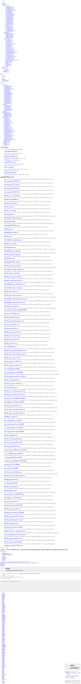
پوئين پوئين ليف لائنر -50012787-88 (10, 203)
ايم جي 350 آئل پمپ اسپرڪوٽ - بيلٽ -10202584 (13, 545)
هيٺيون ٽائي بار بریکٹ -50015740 (10, 243)
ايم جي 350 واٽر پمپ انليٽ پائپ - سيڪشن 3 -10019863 (14, 413)
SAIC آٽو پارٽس (6, 32)
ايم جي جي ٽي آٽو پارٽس (9, 48)
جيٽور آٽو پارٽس (6, 25)
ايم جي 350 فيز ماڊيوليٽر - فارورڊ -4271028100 (12, 538)
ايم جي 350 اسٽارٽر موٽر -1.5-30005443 (11, 486)
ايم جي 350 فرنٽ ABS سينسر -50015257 (12, 313)
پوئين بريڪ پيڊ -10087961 (9, 206)
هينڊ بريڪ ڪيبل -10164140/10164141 (11, 232)
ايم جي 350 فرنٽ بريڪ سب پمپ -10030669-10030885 (14, 284)
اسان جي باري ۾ (5, 68)
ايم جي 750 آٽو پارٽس (9, 46)
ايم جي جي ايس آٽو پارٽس (10, 47)
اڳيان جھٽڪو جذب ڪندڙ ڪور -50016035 (11, 273)
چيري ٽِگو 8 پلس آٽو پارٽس (10, 23)
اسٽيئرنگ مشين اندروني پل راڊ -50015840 (12, 195)
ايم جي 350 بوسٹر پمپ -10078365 (10, 343)
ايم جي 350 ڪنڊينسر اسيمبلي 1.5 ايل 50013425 (13, 383)
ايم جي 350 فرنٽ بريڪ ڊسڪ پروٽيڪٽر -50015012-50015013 (15, 298)
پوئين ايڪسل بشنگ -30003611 (9, 221)
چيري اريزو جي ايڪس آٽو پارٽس (9, 89)
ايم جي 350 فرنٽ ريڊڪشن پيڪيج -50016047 (12, 265)
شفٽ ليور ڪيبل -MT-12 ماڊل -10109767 (12, 191)
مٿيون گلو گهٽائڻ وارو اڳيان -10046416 (11, 199)
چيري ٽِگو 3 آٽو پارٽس (9, 12)
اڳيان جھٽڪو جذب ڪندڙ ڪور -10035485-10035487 (13, 269)
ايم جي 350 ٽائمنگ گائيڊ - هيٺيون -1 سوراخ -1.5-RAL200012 (15, 460)
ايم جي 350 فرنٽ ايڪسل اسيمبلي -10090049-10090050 (14, 302)
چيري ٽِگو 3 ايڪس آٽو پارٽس (10, 14)
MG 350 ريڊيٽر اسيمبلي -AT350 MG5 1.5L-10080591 (14, 401)
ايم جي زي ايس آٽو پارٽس (10, 58)
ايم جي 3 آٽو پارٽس (9, 39)
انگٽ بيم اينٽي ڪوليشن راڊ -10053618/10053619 (13, 239)
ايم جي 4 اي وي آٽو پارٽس (8, 121)
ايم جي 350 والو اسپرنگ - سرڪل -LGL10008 (12, 420)
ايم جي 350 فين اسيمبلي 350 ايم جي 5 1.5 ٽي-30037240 (14, 390)
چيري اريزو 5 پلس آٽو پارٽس (10, 7)
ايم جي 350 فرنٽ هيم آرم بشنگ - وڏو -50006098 (13, 276)
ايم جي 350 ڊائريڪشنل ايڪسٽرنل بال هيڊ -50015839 (14, 320)
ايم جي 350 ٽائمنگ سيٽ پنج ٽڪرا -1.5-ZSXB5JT (13, 457)
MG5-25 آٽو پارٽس (9, 61)
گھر (2, 2)
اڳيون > (7, 547)
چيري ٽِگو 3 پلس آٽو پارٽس (10, 13)
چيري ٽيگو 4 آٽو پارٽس (9, 16)
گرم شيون (12, 561)
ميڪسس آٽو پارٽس (32, 562)
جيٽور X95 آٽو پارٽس (9, 31)
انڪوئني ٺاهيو (2, 565)
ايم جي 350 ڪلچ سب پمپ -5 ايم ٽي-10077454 (13, 365)
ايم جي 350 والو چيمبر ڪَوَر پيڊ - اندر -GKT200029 (13, 372)
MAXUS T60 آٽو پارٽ (9, 36)
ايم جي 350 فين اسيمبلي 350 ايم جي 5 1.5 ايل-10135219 (14, 394)
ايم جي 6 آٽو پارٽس (9, 45)
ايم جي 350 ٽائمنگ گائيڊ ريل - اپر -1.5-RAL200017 (13, 453)
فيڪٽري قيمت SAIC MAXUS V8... (10, 151)
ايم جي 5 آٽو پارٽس (7, 122)
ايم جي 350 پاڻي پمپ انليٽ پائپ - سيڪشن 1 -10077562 (14, 409)
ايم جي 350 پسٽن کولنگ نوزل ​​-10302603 (11, 523)
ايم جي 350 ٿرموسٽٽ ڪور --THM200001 (12, 464)
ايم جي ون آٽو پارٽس (9, 54)
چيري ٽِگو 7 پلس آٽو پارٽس (10, 20)
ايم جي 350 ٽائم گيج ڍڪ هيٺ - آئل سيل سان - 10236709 (14, 475)
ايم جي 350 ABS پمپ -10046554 (10, 346)
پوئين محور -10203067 (8, 228)
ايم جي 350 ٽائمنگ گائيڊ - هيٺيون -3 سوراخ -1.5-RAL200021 (15, 449)
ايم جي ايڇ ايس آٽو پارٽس (8, 130)
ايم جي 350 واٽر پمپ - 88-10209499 (11, 416)
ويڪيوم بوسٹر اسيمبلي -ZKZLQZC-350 (11, 180)
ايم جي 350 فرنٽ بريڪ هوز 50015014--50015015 (13, 287)
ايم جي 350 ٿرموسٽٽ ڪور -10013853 (11, 479)
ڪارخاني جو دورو (7, 69)
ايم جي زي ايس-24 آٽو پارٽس (8, 138)
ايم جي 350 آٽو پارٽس (9, 40)
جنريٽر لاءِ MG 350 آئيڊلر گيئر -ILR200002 (12, 368)
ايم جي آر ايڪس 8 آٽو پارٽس (10, 57)
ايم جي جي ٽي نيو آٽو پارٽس (10, 49)
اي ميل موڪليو (2, 564)
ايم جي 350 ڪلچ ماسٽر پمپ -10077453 (11, 324)
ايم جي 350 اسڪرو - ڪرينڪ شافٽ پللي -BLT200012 (14, 512)
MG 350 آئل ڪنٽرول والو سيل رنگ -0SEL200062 (13, 505)
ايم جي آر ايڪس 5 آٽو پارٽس (10, 55)
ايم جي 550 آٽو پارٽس (9, 44)
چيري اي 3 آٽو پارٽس (9, 10)
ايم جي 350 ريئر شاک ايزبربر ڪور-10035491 (12, 357)
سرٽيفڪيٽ (6, 70)
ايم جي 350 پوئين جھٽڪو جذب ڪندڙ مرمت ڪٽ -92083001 (15, 354)
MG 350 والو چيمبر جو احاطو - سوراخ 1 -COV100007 (14, 431)
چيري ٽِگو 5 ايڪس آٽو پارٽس (8, 98)
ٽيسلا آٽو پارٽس (6, 63)
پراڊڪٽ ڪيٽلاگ (4, 3)
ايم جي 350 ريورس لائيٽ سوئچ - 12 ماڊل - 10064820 (14, 516)
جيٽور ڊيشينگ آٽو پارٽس (7, 105)
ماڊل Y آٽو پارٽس (8, 65)
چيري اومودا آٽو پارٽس (9, 11)
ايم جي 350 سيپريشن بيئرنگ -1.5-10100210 (12, 508)
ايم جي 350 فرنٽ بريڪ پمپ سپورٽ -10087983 (13, 295)
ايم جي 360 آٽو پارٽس (9, 41)
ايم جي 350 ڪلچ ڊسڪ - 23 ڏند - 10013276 (12, 379)
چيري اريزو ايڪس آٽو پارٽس (8, 88)
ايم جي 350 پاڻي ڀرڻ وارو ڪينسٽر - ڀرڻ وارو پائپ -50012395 (15, 376)
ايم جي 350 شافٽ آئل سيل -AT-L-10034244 (12, 497)
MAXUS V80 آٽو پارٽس (9, 37)
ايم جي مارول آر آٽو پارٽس (10, 53)
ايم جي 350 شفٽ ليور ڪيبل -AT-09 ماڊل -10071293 (14, 494)
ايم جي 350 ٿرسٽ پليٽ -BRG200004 (11, 468)
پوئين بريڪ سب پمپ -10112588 (10, 210)
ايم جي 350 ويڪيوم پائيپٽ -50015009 (11, 435)
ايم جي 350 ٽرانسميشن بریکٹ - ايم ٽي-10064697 (13, 438)
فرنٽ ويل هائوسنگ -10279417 (9, 247)
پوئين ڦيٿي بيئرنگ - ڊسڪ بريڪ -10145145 (12, 184)
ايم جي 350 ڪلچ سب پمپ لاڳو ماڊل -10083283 (13, 361)
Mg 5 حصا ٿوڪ (2, 562)
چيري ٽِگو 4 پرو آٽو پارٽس (10, 17)
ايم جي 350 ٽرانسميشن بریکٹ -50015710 (12, 446)
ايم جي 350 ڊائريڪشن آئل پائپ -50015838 (12, 317)
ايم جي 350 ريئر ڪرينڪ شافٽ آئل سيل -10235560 (13, 519)
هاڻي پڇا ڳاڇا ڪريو (3, 551)
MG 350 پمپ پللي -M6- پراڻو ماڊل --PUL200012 (13, 527)
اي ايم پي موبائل (3, 561)
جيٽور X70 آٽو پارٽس (9, 27)
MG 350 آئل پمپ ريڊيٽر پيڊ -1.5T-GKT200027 (12, 541)
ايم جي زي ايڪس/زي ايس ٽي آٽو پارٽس (10, 139)
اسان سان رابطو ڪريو (5, 71)
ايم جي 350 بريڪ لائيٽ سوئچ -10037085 (11, 339)
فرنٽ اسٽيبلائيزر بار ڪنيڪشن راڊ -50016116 (12, 254)
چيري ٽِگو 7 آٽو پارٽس (9, 19)
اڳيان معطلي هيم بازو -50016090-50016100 (12, 250)
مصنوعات (3, 4)
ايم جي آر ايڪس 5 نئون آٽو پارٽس (11, 56)
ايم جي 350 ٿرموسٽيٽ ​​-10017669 (10, 490)
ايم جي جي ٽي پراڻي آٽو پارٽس (10, 50)
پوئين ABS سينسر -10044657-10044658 (11, 225)
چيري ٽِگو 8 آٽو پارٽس (9, 22)
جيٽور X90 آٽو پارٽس (9, 29)
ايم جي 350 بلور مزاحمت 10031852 (10, 387)
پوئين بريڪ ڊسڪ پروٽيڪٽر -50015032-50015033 (13, 217)
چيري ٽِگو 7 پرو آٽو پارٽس (10, 21)
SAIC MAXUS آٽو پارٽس (8, 33)
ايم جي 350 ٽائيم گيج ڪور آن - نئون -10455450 (12, 471)
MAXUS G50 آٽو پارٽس (9, 35)
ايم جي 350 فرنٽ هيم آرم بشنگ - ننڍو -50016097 (13, 280)
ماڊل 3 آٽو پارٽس (8, 64)
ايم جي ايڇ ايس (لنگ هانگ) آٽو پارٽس (9, 131)
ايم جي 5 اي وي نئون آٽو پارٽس (10, 43)
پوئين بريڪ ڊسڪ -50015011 (9, 214)
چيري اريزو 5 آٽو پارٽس (9, 6)
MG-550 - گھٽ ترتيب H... (9, 167)
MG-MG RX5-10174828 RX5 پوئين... (11, 156)
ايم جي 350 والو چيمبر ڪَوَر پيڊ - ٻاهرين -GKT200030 (14, 424)
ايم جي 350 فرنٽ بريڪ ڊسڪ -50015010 (11, 306)
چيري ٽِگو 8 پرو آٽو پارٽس (10, 24)
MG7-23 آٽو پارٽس (9, 62)
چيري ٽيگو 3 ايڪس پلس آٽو (10, 15)
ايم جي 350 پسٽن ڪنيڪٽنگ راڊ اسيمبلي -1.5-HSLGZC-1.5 (15, 534)
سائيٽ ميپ (8, 561)
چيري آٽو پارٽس (6, 5)
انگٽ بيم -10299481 (8, 236)
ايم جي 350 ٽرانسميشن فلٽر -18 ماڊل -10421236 (13, 442)
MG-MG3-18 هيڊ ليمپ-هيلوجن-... (10, 172)
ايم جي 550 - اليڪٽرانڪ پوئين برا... (10, 161)
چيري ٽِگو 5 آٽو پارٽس (7, 97)
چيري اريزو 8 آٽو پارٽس (9, 8)
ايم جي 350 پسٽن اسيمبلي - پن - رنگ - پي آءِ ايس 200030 (14, 530)
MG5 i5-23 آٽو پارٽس (9, 60)
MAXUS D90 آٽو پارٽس (7, 113)
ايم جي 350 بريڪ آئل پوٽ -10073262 (11, 328)
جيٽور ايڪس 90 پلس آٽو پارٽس (10, 30)
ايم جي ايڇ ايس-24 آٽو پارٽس (10, 52)
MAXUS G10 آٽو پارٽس (7, 114)
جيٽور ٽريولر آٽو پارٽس (7, 106)
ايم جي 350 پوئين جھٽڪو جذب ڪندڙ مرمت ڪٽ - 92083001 (15, 350)
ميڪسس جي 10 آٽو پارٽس (12, 562)
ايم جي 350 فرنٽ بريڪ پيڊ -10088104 (11, 291)
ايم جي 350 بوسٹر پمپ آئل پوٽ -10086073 (12, 335)
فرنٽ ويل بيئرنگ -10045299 (9, 258)
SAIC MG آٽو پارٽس (7, 38)
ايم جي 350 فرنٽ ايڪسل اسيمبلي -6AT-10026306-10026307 (15, 309)
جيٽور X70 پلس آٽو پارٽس (10, 28)
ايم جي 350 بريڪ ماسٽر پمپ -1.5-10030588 (12, 331)
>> (5, 547)
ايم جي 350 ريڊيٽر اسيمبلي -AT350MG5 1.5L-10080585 (14, 398)
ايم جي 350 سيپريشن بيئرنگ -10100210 (11, 501)
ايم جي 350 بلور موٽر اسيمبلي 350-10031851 (12, 405)
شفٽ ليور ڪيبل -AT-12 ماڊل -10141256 (11, 188)
